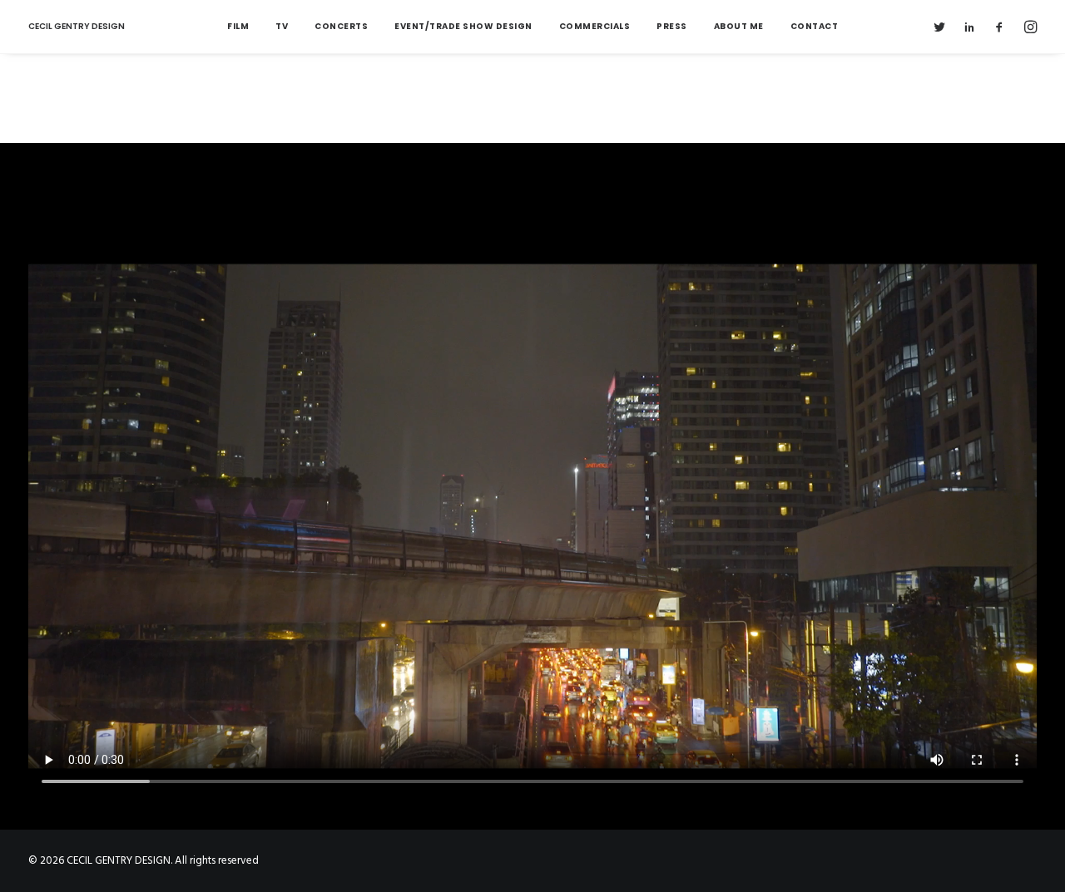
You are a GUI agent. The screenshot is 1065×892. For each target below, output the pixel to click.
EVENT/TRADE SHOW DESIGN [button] (463, 26)
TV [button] (281, 26)
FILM (238, 26)
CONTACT (814, 26)
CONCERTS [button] (341, 26)
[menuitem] (237, 26)
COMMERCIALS (595, 26)
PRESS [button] (671, 26)
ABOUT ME (739, 26)
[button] (943, 26)
